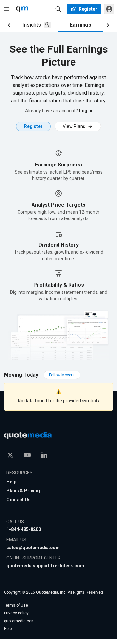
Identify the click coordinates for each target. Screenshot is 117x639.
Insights (31, 25)
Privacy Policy (16, 613)
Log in (85, 110)
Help (11, 481)
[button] (109, 9)
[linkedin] (44, 455)
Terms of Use (16, 605)
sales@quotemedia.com (33, 547)
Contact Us (18, 499)
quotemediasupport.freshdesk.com (45, 565)
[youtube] (27, 455)
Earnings (80, 25)
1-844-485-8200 (23, 529)
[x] (10, 455)
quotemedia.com (19, 621)
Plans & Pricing (23, 490)
